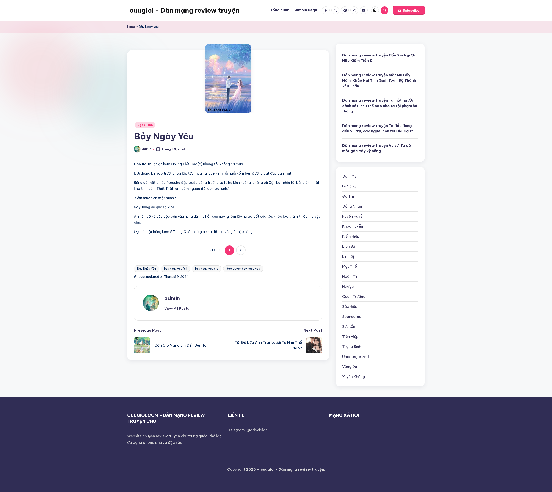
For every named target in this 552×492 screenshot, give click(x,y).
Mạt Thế (349, 266)
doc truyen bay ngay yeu (243, 268)
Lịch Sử (348, 246)
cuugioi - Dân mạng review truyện (184, 10)
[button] (409, 10)
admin (172, 298)
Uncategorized (355, 356)
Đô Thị (348, 196)
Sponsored (351, 316)
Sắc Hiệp (350, 306)
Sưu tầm (349, 326)
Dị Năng (349, 186)
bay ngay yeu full (175, 268)
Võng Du (349, 366)
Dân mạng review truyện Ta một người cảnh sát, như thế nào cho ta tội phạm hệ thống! (379, 106)
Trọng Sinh (351, 346)
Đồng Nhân (352, 206)
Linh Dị (348, 256)
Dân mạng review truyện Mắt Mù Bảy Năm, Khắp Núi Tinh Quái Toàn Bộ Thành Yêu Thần (379, 80)
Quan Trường (353, 296)
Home (131, 27)
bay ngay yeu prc (206, 268)
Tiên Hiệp (350, 336)
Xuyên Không (353, 376)
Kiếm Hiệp (350, 236)
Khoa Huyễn (352, 226)
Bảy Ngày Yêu (146, 268)
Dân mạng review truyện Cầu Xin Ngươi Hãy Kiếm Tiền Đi (378, 58)
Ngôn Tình (145, 125)
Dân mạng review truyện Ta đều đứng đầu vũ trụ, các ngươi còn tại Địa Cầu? (377, 128)
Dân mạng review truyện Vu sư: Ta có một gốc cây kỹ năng (376, 148)
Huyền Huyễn (353, 216)
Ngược (348, 286)
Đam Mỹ (349, 176)
